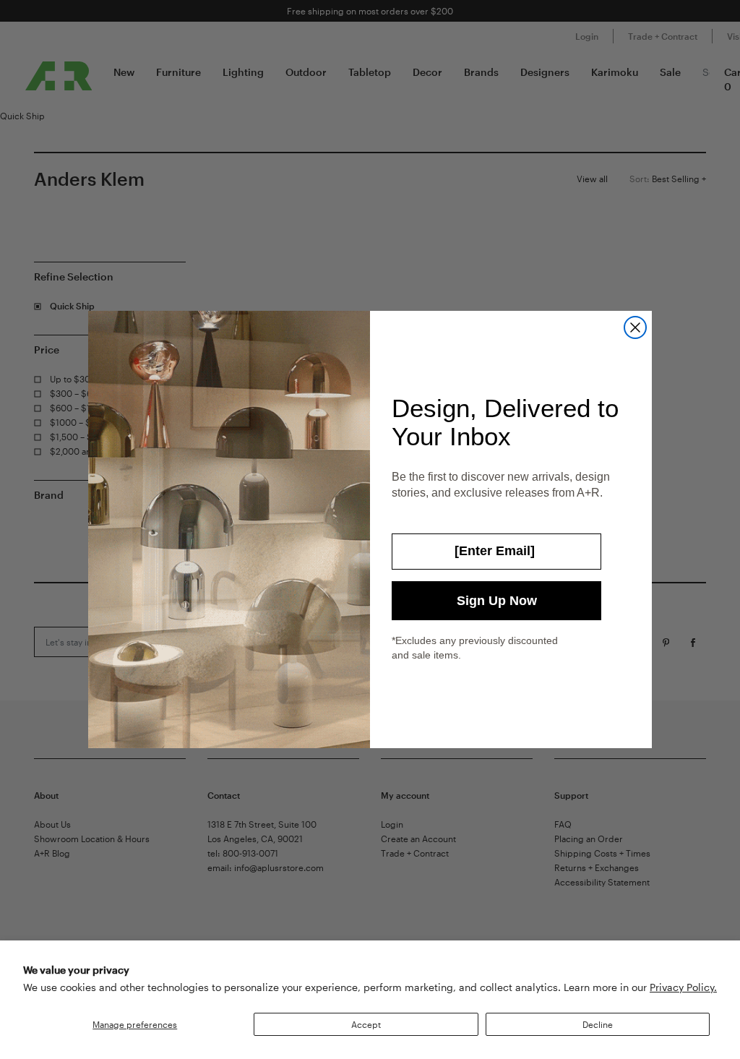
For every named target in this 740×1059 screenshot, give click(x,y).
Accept (366, 1024)
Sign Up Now (497, 600)
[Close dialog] (635, 327)
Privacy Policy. (683, 987)
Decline (597, 1024)
